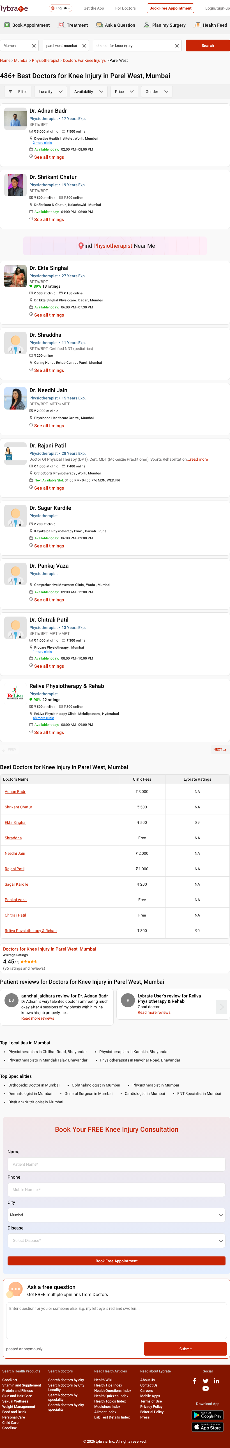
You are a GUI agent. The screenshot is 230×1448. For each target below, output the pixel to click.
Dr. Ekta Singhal (48, 268)
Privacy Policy (151, 1406)
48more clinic (43, 718)
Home (5, 60)
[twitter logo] (205, 1383)
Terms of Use (151, 1401)
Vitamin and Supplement (21, 1385)
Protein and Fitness (17, 1390)
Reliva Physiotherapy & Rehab (66, 686)
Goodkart (9, 1380)
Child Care (10, 1422)
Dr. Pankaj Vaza (49, 565)
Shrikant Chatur (18, 807)
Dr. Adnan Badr (48, 110)
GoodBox (9, 1428)
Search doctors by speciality (62, 1397)
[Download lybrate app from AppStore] (207, 1431)
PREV (12, 749)
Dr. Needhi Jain (48, 390)
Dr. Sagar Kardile (50, 507)
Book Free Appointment (171, 8)
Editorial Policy (152, 1412)
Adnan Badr (15, 791)
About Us (147, 1380)
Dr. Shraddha (45, 334)
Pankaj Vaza (16, 899)
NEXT (217, 749)
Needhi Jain (15, 853)
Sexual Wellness (15, 1401)
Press (145, 1417)
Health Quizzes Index (111, 1396)
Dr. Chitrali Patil (48, 619)
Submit (185, 1349)
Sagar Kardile (16, 884)
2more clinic (42, 143)
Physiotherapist (45, 60)
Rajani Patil (14, 869)
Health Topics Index (110, 1401)
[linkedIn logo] (216, 1383)
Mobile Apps (150, 1396)
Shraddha (13, 838)
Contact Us (149, 1385)
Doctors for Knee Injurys (84, 60)
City (11, 1202)
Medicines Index (107, 1406)
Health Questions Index (113, 1390)
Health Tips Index (108, 1385)
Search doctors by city (66, 1380)
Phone (14, 1177)
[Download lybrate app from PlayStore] (207, 1419)
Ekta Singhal (15, 822)
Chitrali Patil (15, 915)
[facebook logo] (194, 1383)
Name (13, 1151)
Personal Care (13, 1417)
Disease (15, 1228)
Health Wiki (103, 1380)
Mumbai (21, 60)
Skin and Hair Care (17, 1396)
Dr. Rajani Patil (47, 445)
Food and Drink (14, 1412)
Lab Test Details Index (112, 1417)
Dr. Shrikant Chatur (53, 177)
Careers (146, 1390)
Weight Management (18, 1406)
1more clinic (42, 652)
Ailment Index (105, 1412)
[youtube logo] (205, 1390)
